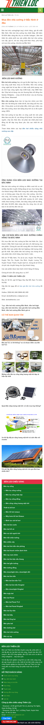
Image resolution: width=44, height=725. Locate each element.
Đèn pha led (8, 623)
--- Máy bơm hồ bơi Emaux (14, 516)
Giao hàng (6, 685)
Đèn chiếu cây (9, 542)
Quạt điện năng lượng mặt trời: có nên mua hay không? (21, 406)
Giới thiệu (6, 696)
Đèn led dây (8, 615)
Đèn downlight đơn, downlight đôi (17, 572)
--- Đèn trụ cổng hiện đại (13, 495)
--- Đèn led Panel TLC (12, 602)
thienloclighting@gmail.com (15, 715)
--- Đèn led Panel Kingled (13, 606)
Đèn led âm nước (10, 525)
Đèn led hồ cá (9, 529)
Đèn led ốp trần (9, 611)
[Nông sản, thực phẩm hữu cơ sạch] (22, 4)
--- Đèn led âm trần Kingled (14, 585)
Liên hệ (5, 699)
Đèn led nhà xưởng (11, 632)
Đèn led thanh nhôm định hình (15, 550)
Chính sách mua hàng (10, 676)
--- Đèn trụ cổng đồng (12, 499)
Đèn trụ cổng (9, 486)
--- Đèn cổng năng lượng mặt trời (16, 503)
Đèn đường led (9, 628)
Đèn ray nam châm (11, 555)
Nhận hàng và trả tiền (10, 682)
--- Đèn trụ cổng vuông (12, 490)
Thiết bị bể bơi (9, 508)
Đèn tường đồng (10, 568)
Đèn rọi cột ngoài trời (12, 533)
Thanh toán (7, 689)
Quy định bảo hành (9, 679)
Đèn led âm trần (10, 576)
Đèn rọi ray (8, 636)
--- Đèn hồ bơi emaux (12, 512)
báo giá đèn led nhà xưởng (30, 286)
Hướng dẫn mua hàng (10, 692)
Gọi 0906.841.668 (9, 722)
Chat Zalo (6, 718)
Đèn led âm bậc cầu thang (14, 559)
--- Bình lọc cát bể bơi (12, 520)
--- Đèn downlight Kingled (13, 589)
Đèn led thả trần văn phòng (14, 546)
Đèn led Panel (9, 598)
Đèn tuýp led (8, 593)
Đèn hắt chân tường (11, 538)
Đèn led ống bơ (10, 619)
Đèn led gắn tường (11, 563)
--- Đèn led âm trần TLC (12, 580)
